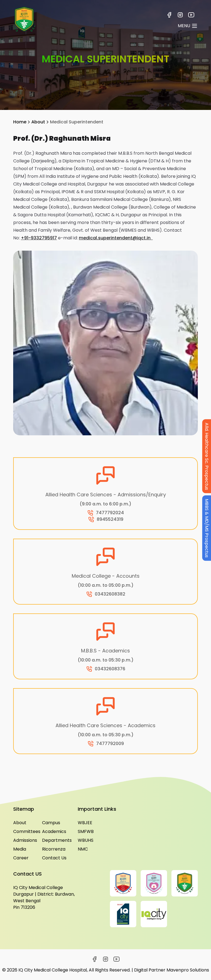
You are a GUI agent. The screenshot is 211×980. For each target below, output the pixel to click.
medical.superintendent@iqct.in (115, 238)
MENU (184, 26)
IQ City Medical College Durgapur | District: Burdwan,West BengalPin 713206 (44, 897)
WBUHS (85, 840)
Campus (51, 823)
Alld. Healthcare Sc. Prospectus (207, 456)
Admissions (25, 840)
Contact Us (54, 858)
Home (19, 122)
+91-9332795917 (39, 238)
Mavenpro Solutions (187, 970)
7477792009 (110, 743)
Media (19, 849)
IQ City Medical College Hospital (52, 970)
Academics (54, 831)
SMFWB (86, 831)
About (38, 122)
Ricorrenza (53, 849)
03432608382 (110, 594)
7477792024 (110, 513)
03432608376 (110, 669)
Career (21, 858)
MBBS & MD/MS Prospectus (207, 528)
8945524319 (110, 519)
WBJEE (85, 823)
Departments (55, 840)
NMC (83, 849)
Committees (26, 831)
